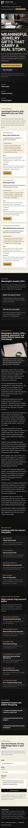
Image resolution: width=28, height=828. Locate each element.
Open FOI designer (8, 70)
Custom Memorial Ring (10, 822)
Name (3, 768)
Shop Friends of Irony (6, 824)
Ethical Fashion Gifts (16, 6)
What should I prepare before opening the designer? (13, 726)
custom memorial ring (20, 9)
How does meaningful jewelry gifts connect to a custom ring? (13, 711)
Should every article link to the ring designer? (13, 719)
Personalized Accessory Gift (7, 9)
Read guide (7, 173)
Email (2, 760)
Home (2, 822)
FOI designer (21, 822)
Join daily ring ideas (14, 790)
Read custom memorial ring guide (12, 65)
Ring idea (3, 776)
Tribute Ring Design (5, 6)
